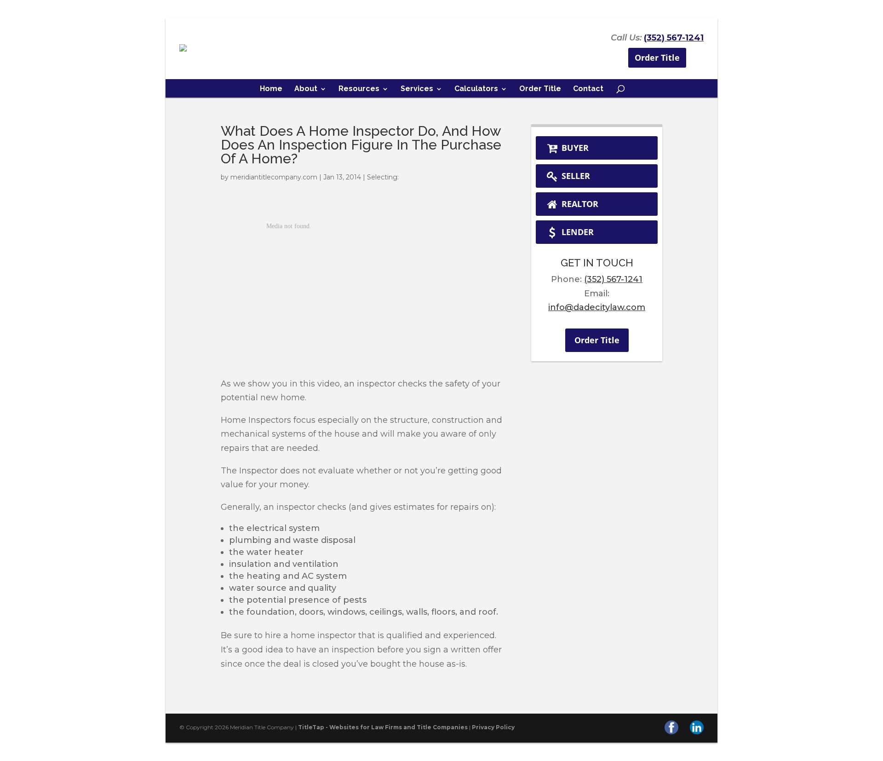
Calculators (476, 89)
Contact (588, 89)
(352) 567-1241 (674, 38)
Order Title (657, 57)
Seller (574, 175)
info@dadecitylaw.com (596, 307)
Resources (358, 89)
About (305, 89)
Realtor (578, 203)
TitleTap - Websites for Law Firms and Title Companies (383, 727)
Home (271, 89)
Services (417, 89)
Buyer (574, 147)
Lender (576, 231)
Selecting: (383, 177)
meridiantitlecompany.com (273, 177)
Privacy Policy (493, 727)
